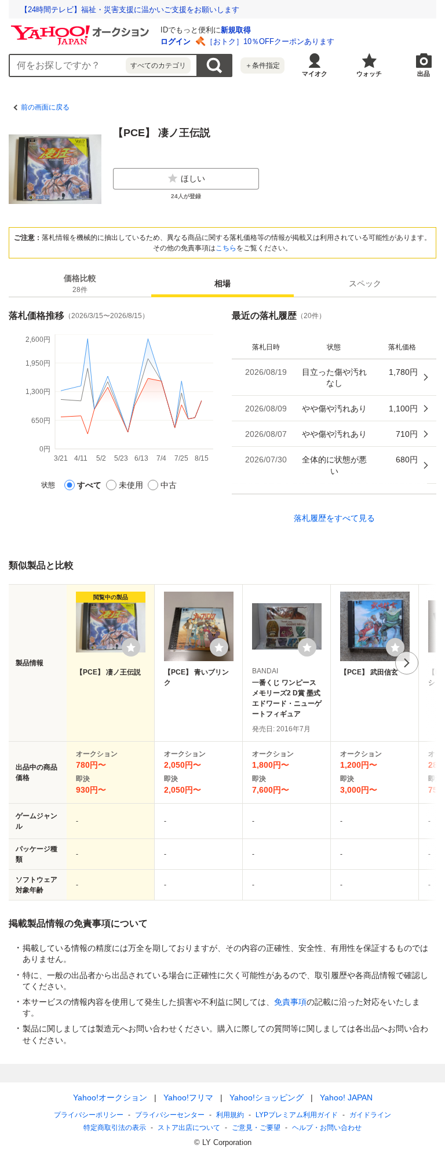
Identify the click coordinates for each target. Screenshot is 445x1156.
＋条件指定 (262, 65)
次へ (406, 662)
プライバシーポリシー (88, 1115)
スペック (365, 283)
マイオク (314, 73)
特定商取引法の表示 (114, 1128)
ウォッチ (369, 73)
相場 (222, 283)
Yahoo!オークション (110, 1097)
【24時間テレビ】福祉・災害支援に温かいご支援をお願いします (129, 9)
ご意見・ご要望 (256, 1128)
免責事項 (290, 1002)
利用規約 (230, 1115)
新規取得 (236, 29)
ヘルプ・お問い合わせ (327, 1128)
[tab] (80, 283)
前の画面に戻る (45, 107)
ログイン (176, 41)
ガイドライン (370, 1115)
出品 (423, 73)
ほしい (193, 178)
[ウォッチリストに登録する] (131, 647)
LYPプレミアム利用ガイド (297, 1115)
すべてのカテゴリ (158, 65)
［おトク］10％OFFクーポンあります (270, 41)
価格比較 (80, 283)
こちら (226, 248)
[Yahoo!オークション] (82, 28)
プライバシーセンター (170, 1115)
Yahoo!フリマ (188, 1097)
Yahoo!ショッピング (266, 1097)
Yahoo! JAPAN (346, 1097)
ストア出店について (189, 1128)
